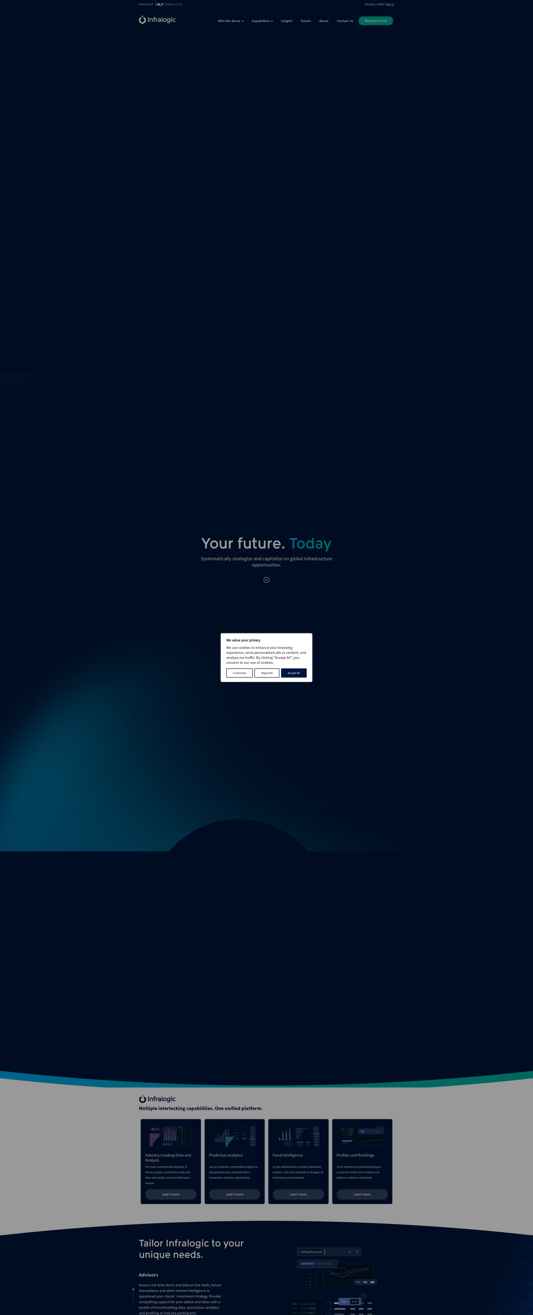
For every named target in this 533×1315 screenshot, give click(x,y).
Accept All (294, 673)
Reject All (267, 673)
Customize (239, 673)
